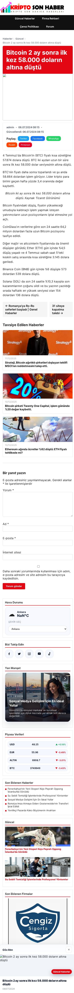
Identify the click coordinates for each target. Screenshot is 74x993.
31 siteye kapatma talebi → (58, 309)
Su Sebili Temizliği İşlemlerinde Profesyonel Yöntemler (38, 795)
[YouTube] (39, 654)
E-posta (9, 538)
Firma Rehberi (50, 18)
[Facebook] (9, 654)
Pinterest (25, 144)
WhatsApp (53, 138)
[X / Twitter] (19, 654)
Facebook (38, 138)
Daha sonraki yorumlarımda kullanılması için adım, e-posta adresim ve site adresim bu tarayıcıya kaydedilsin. (36, 574)
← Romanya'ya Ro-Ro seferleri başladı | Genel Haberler (21, 309)
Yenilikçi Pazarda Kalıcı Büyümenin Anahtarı (32, 810)
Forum (50, 26)
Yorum (8, 490)
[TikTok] (49, 654)
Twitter (23, 138)
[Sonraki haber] (64, 678)
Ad (6, 524)
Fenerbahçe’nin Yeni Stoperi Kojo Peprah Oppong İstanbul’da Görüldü (35, 790)
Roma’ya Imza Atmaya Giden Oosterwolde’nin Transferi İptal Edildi (38, 805)
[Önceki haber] (57, 678)
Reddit (12, 144)
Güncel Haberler (25, 18)
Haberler (7, 38)
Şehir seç (14, 621)
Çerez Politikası (29, 26)
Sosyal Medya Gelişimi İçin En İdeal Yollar (30, 799)
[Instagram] (29, 654)
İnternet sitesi (12, 552)
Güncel (19, 38)
